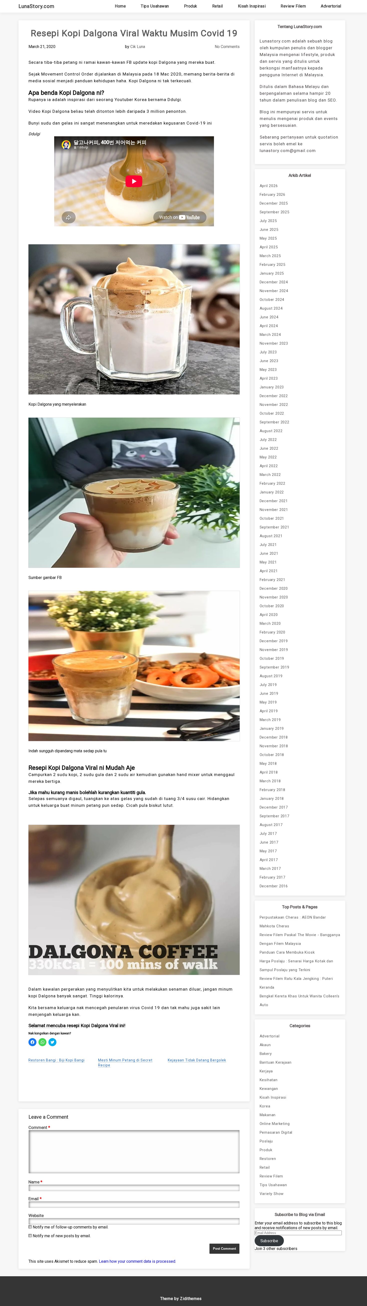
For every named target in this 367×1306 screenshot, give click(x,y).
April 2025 (269, 247)
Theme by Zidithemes (181, 1298)
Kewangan (269, 1088)
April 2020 (269, 614)
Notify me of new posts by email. (62, 1235)
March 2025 (270, 256)
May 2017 (268, 851)
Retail (217, 6)
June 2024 (269, 317)
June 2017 (269, 842)
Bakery (266, 1053)
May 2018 (268, 763)
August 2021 (271, 536)
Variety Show (272, 1193)
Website (36, 1215)
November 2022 (274, 404)
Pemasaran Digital (276, 1132)
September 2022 (274, 422)
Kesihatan (269, 1080)
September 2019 (274, 667)
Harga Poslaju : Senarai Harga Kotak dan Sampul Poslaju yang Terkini (296, 965)
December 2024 (274, 282)
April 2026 (269, 186)
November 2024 (274, 291)
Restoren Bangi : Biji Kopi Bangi (56, 1060)
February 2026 (272, 194)
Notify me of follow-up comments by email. (70, 1227)
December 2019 (274, 641)
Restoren (268, 1158)
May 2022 (268, 457)
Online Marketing (275, 1123)
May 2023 (268, 369)
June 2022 (269, 448)
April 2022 (269, 466)
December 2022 (274, 396)
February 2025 (272, 264)
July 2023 (268, 352)
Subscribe (269, 1240)
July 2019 (268, 685)
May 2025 (268, 238)
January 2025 (272, 273)
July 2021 (268, 544)
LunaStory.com (36, 6)
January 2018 (272, 798)
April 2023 (269, 378)
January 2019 (272, 728)
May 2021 (268, 562)
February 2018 (272, 790)
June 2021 (269, 553)
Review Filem (293, 6)
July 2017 (268, 833)
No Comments (227, 46)
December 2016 (274, 886)
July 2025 (268, 221)
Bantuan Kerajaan (276, 1062)
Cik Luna (137, 46)
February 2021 (272, 579)
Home (120, 6)
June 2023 (269, 361)
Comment (39, 1127)
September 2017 (274, 816)
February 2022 (272, 483)
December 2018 (274, 737)
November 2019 (274, 649)
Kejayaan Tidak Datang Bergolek (197, 1060)
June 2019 (269, 693)
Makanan (268, 1115)
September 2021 (274, 527)
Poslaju (266, 1141)
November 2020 (274, 597)
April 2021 (269, 571)
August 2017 (271, 825)
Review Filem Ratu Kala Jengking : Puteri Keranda (296, 983)
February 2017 (272, 877)
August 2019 (271, 676)
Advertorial (331, 6)
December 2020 (274, 588)
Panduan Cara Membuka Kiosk (287, 952)
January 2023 (272, 387)
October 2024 (272, 299)
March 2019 (270, 720)
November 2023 (274, 343)
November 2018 (274, 746)
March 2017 (270, 868)
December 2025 (274, 203)
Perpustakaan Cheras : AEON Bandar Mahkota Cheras (293, 921)
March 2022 (270, 474)
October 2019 (272, 658)
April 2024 (269, 326)
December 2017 (274, 807)
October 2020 (272, 606)
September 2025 (274, 212)
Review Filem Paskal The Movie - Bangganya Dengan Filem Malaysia (300, 939)
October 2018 (272, 755)
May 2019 (268, 702)
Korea (265, 1106)
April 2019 (269, 711)
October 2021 (272, 518)
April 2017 (269, 860)
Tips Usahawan (155, 6)
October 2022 (272, 413)
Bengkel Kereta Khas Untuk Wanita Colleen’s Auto (300, 1000)
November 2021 (274, 509)
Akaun (265, 1045)
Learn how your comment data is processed (137, 1261)
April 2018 (269, 772)
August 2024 (271, 308)
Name (35, 1181)
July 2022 (268, 439)
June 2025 (269, 229)
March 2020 (270, 623)
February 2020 (272, 632)
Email (35, 1198)
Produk (190, 6)
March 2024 (270, 334)
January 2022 (272, 492)
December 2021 (274, 501)
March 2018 (270, 781)
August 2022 (271, 431)
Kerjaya (266, 1071)
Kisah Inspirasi (252, 6)
